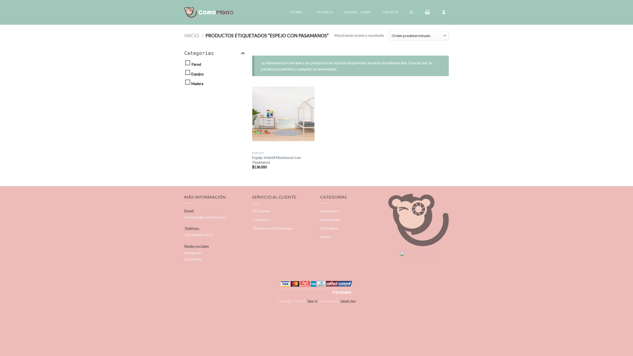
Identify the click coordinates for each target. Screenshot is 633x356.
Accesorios (329, 210)
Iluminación (330, 219)
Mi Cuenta (261, 210)
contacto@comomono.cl (205, 217)
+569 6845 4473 (198, 234)
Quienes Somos (357, 12)
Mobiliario (329, 228)
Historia (325, 12)
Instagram (193, 252)
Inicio (191, 35)
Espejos (197, 74)
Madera (197, 84)
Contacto (390, 12)
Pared (196, 64)
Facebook (193, 259)
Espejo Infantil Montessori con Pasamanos (276, 160)
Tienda (296, 12)
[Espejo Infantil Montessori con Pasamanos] (283, 118)
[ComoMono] (209, 12)
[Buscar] (411, 12)
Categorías (199, 53)
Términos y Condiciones (272, 228)
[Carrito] (427, 12)
